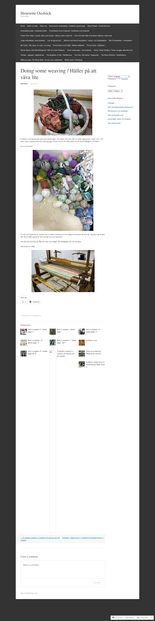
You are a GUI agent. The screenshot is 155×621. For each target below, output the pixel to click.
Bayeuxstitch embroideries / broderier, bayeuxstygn (67, 26)
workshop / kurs (91, 340)
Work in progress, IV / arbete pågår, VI (35, 341)
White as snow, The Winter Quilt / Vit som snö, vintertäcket (41, 60)
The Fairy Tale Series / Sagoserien (86, 55)
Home (23, 26)
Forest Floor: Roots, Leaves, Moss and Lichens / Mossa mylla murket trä (46, 35)
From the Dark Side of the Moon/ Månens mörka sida (93, 35)
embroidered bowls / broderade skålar (34, 31)
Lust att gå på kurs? (54, 40)
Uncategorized (36, 315)
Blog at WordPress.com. (29, 593)
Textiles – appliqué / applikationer (32, 55)
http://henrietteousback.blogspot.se (121, 107)
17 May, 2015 (33, 84)
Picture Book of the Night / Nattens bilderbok (68, 45)
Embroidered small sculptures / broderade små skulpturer (69, 31)
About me (43, 26)
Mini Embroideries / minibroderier (120, 40)
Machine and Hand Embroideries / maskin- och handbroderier (85, 40)
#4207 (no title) (32, 26)
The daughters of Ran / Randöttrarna (59, 55)
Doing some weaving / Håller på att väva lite (93, 352)
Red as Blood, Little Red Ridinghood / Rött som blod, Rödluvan (43, 50)
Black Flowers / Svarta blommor (99, 26)
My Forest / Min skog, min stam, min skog (35, 45)
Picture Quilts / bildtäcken (96, 45)
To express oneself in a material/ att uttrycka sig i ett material (66, 353)
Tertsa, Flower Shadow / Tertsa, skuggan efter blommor (113, 50)
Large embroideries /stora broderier (33, 40)
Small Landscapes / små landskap (79, 50)
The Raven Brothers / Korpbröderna (113, 55)
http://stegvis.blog (114, 123)
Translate (124, 79)
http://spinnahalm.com (115, 115)
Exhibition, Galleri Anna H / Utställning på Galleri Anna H (95, 364)
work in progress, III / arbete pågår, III (93, 330)
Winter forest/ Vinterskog (73, 60)
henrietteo (24, 84)
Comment (97, 583)
